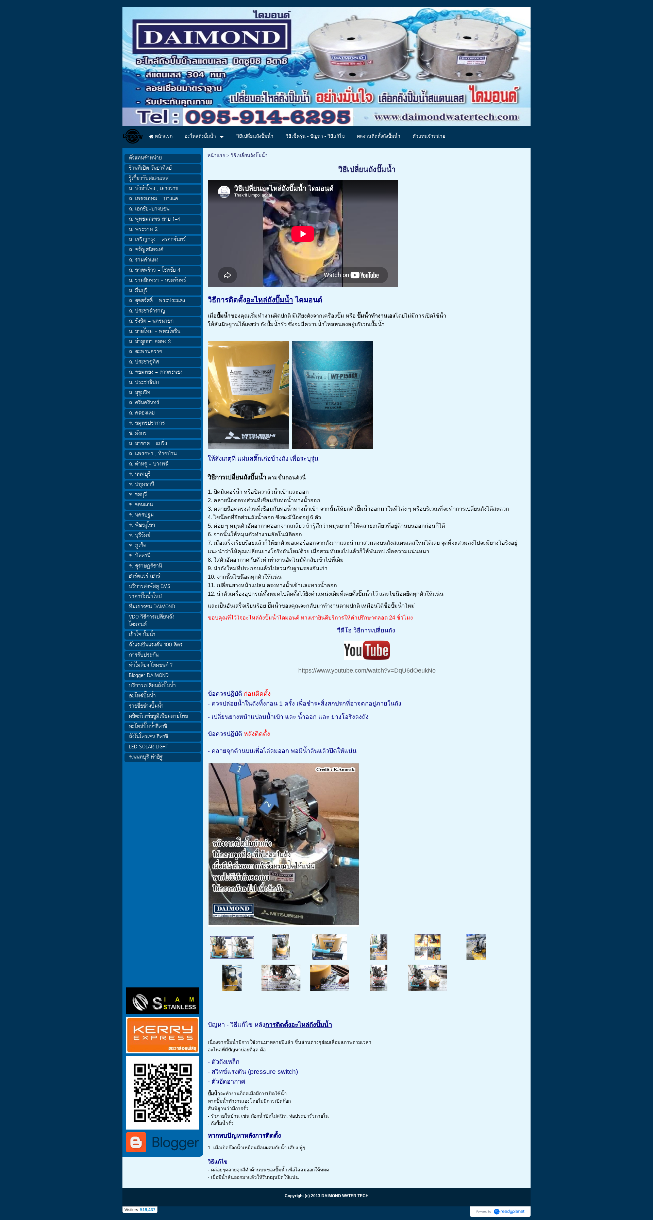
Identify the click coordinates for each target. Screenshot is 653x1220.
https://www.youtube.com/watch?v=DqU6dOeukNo (367, 670)
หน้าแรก (216, 155)
